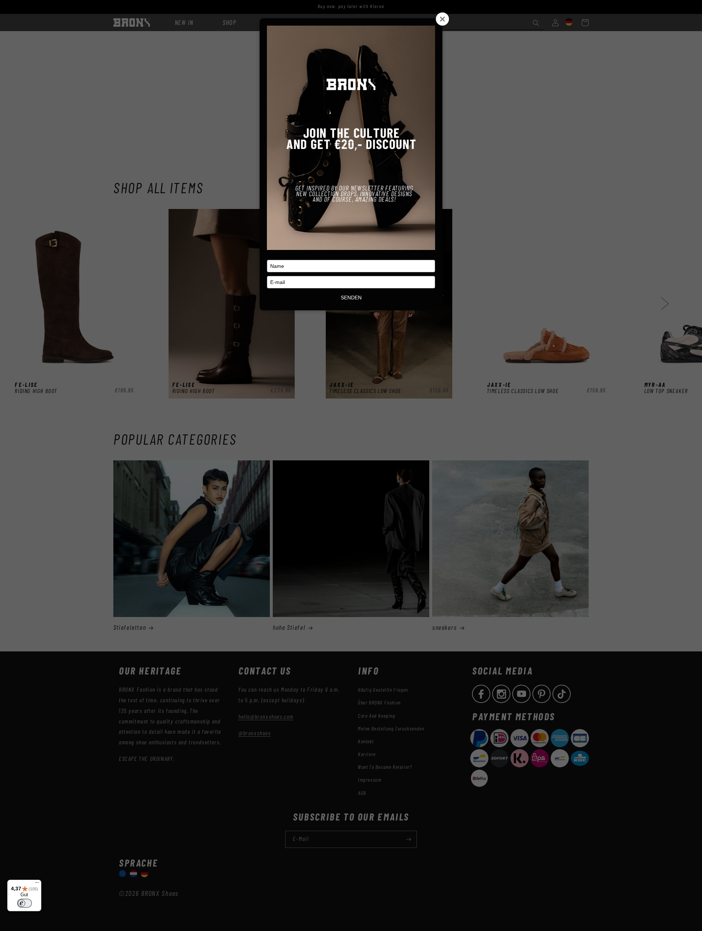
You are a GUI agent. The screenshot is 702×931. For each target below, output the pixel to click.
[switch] (24, 903)
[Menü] (37, 884)
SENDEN (351, 297)
